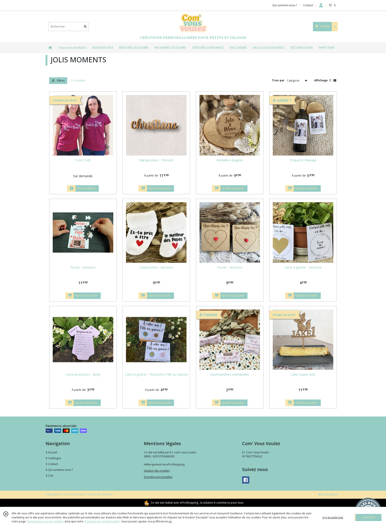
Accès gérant (329, 494)
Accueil (52, 452)
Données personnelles (158, 477)
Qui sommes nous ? (60, 470)
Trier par (278, 80)
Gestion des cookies (157, 471)
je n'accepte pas (333, 517)
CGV (50, 476)
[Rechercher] (85, 26)
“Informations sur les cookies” (45, 521)
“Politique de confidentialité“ (102, 521)
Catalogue (54, 458)
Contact (308, 5)
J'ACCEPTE (368, 517)
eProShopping (189, 503)
